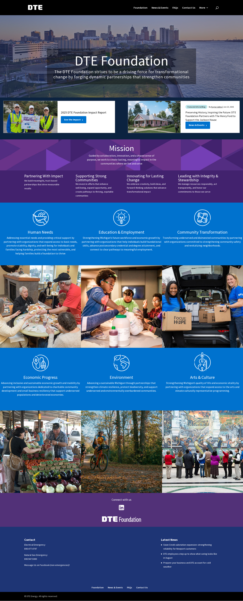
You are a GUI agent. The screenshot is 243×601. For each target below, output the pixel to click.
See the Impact (73, 119)
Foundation (140, 7)
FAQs (175, 7)
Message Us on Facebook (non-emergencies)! (47, 565)
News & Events (160, 7)
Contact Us (188, 7)
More (202, 7)
